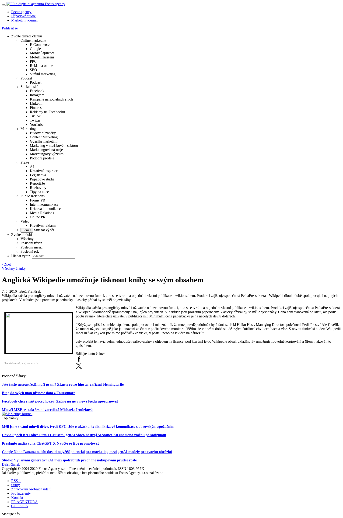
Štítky (15, 485)
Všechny (27, 239)
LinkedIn (36, 103)
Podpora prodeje (42, 158)
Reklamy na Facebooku (47, 112)
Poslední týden (31, 243)
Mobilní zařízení (42, 57)
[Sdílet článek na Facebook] (79, 361)
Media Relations (42, 213)
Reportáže (37, 183)
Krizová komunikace (45, 209)
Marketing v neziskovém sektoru (54, 145)
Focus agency (21, 12)
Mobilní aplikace (42, 53)
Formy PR (37, 200)
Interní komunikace (44, 204)
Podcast (26, 78)
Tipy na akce (39, 192)
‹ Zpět (6, 264)
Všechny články (14, 268)
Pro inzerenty (21, 493)
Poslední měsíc (31, 247)
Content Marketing (44, 137)
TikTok (35, 116)
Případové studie (23, 16)
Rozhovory (38, 188)
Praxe (25, 162)
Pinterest (36, 108)
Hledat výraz (21, 256)
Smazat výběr (43, 230)
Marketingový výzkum (46, 154)
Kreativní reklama (43, 225)
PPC (33, 61)
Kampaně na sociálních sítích (51, 99)
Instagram (37, 95)
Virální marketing (43, 74)
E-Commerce (39, 45)
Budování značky (43, 133)
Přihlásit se (10, 28)
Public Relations (33, 196)
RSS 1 (16, 481)
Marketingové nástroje (46, 150)
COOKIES (19, 506)
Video (25, 221)
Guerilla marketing (43, 141)
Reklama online (41, 66)
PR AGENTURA (24, 502)
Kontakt (17, 498)
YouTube (36, 124)
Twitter (35, 120)
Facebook (37, 91)
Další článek (11, 464)
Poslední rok (30, 251)
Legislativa (38, 175)
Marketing (28, 129)
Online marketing (33, 40)
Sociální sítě (29, 87)
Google (35, 49)
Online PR (38, 217)
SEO (33, 70)
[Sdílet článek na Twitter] (79, 368)
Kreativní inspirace (44, 171)
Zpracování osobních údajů (31, 489)
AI (32, 167)
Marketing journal (24, 20)
